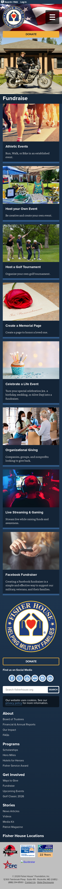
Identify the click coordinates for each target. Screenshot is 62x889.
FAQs (6, 735)
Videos (7, 816)
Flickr (34, 678)
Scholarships (10, 750)
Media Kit (8, 822)
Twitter (19, 678)
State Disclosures (45, 882)
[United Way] (27, 851)
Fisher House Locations (23, 836)
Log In (23, 2)
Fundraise (9, 786)
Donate (31, 34)
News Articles (11, 811)
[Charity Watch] (10, 850)
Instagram (42, 678)
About (8, 713)
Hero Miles (9, 755)
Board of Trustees (13, 719)
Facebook (11, 678)
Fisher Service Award (15, 766)
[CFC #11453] (10, 864)
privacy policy (14, 703)
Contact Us (30, 882)
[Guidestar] (27, 862)
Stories (9, 805)
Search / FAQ (11, 2)
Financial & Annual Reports (19, 724)
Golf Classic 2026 (13, 796)
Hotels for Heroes (13, 760)
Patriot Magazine (13, 827)
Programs (11, 744)
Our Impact (9, 730)
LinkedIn (50, 678)
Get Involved (14, 774)
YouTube (27, 678)
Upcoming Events (13, 791)
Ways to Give (10, 781)
